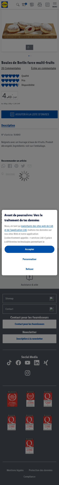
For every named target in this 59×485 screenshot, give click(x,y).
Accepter (29, 249)
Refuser (29, 269)
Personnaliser (29, 259)
